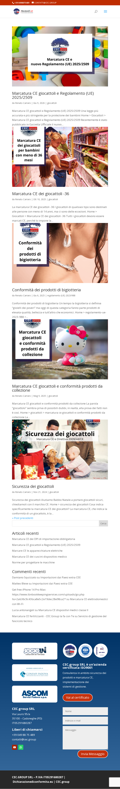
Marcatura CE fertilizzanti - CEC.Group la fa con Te (43, 616)
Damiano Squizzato (24, 577)
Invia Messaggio (93, 754)
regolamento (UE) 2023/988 (61, 295)
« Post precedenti (22, 518)
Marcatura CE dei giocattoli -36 (40, 193)
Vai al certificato (77, 697)
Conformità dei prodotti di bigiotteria (46, 290)
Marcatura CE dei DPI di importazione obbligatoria (43, 539)
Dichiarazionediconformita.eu (33, 782)
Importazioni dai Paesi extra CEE (60, 577)
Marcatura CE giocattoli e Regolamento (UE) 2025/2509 (53, 95)
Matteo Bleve (20, 583)
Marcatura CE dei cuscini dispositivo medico (39, 556)
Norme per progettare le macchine (33, 562)
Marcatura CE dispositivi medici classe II (63, 610)
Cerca (103, 523)
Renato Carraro (23, 102)
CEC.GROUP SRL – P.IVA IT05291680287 (37, 777)
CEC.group (62, 782)
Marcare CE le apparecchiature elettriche (37, 550)
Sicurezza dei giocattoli (33, 486)
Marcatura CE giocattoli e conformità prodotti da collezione (57, 388)
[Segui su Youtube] (14, 747)
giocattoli (52, 102)
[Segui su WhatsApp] (20, 747)
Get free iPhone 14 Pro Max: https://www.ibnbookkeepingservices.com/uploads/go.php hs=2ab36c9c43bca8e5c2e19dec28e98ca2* (48, 594)
